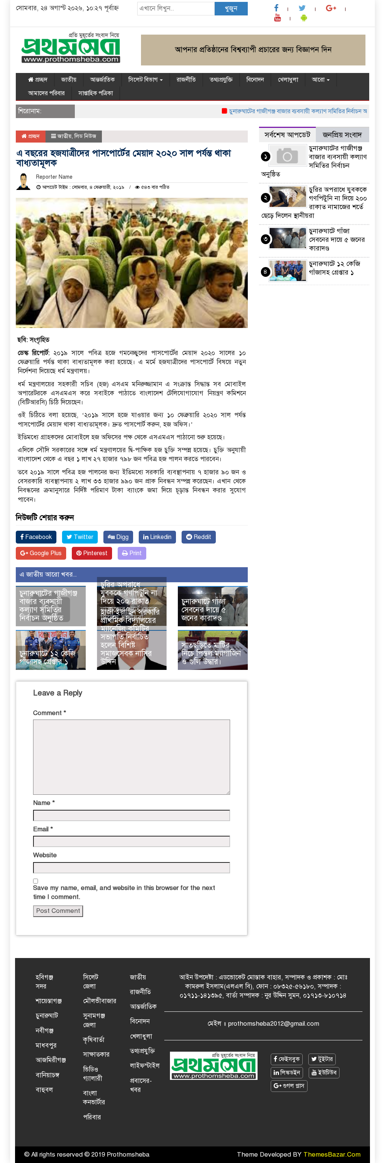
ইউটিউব (326, 1072)
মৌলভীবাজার (100, 1001)
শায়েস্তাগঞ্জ (49, 1001)
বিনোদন (255, 80)
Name (44, 803)
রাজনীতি (186, 80)
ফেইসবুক (288, 1059)
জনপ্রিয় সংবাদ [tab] (342, 135)
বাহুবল (44, 1090)
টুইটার (325, 1059)
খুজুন (231, 8)
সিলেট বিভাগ (144, 80)
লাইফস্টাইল (145, 1066)
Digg (122, 537)
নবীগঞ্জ (44, 1031)
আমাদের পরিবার (46, 93)
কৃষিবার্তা (94, 1040)
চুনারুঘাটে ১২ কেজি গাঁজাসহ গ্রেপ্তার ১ (48, 658)
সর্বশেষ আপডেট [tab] (287, 135)
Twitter (82, 537)
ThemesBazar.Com (332, 1154)
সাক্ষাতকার (96, 1054)
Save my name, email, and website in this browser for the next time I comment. (124, 892)
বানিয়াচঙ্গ (47, 1075)
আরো (319, 80)
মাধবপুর (46, 1045)
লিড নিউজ (85, 136)
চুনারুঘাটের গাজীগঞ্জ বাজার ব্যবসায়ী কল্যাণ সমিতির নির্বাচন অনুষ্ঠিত (291, 111)
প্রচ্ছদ (40, 80)
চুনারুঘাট (47, 1016)
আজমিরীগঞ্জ (51, 1060)
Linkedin (160, 537)
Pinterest (95, 553)
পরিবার (92, 1117)
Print (135, 553)
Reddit (201, 537)
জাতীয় (68, 80)
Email (43, 829)
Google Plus (45, 553)
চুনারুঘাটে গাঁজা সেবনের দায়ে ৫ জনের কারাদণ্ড (204, 610)
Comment (49, 713)
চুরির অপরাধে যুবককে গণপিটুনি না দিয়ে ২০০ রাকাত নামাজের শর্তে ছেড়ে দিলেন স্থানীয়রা (129, 601)
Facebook (38, 537)
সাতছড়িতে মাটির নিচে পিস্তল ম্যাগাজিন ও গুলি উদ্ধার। (211, 654)
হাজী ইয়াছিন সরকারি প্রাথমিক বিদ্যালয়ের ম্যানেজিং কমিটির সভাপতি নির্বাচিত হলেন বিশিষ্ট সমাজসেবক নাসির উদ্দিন (130, 637)
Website (45, 855)
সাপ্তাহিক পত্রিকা (96, 93)
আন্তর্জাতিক (102, 80)
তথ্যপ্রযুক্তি (221, 80)
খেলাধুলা (288, 80)
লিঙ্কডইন (289, 1072)
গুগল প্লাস (293, 1086)
